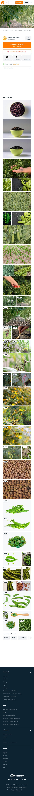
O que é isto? (16, 64)
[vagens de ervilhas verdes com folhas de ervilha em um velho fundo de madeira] (7, 556)
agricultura (23, 776)
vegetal (6, 776)
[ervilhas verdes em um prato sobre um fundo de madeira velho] (7, 677)
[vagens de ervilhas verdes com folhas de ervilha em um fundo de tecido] (7, 408)
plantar (14, 776)
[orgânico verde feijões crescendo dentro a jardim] (11, 308)
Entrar (26, 2)
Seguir (28, 39)
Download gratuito (17, 45)
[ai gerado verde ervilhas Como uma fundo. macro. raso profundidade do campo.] (9, 763)
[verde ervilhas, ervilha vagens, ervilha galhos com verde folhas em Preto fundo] (12, 197)
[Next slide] (27, 777)
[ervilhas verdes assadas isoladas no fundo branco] (17, 645)
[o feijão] (10, 704)
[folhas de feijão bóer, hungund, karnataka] (10, 350)
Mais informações (8, 67)
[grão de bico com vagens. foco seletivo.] (17, 573)
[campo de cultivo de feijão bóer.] (17, 485)
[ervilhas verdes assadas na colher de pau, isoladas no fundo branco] (14, 741)
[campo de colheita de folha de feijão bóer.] (7, 454)
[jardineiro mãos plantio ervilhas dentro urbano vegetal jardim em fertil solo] (12, 395)
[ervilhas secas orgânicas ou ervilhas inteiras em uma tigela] (17, 108)
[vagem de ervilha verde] (7, 184)
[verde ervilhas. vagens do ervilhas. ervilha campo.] (17, 167)
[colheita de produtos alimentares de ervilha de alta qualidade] (17, 280)
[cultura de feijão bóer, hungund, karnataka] (17, 364)
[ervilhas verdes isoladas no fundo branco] (17, 611)
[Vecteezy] (2, 2)
